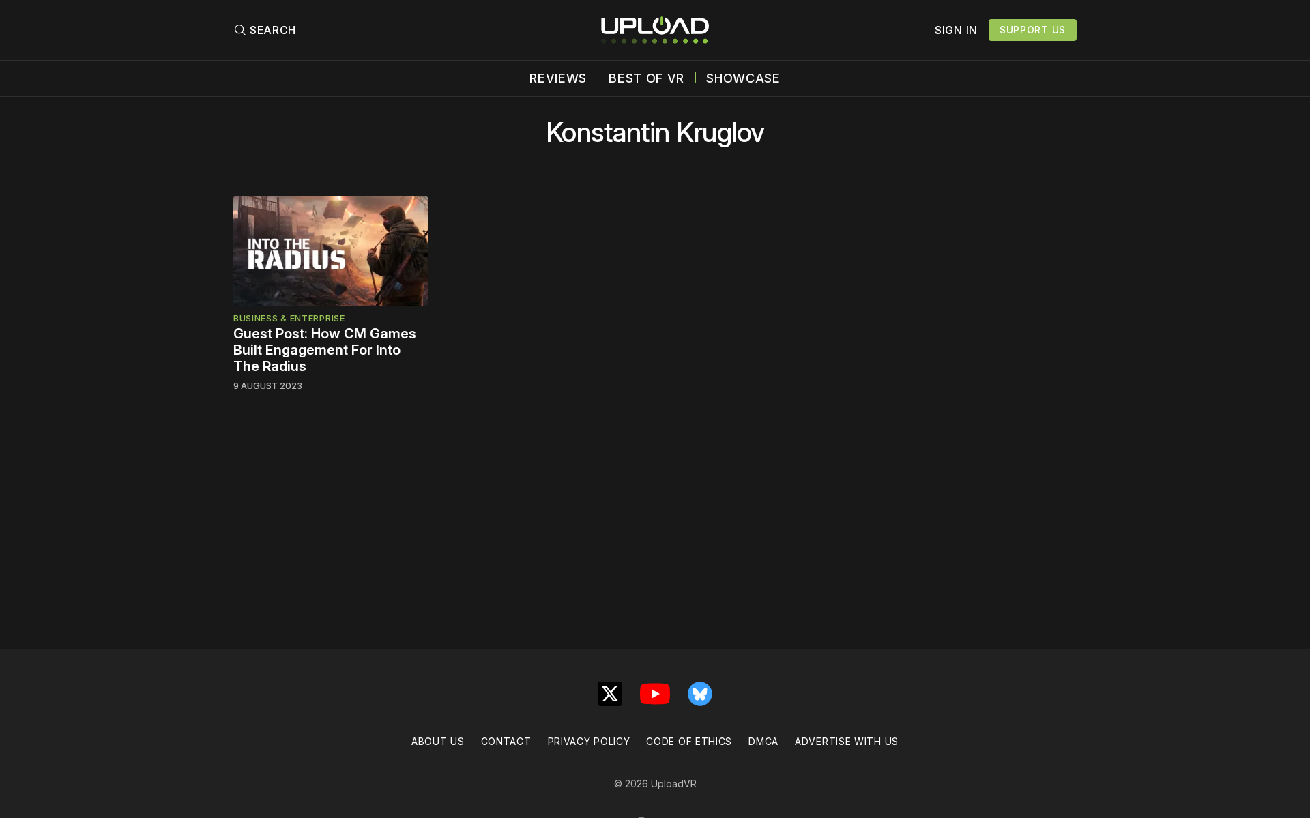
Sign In (956, 30)
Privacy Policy (589, 741)
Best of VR (646, 78)
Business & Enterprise (289, 317)
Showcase (743, 78)
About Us (438, 741)
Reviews (558, 78)
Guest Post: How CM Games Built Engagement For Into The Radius (324, 350)
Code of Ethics (689, 741)
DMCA (763, 741)
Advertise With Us (847, 741)
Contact (506, 741)
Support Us (1033, 29)
